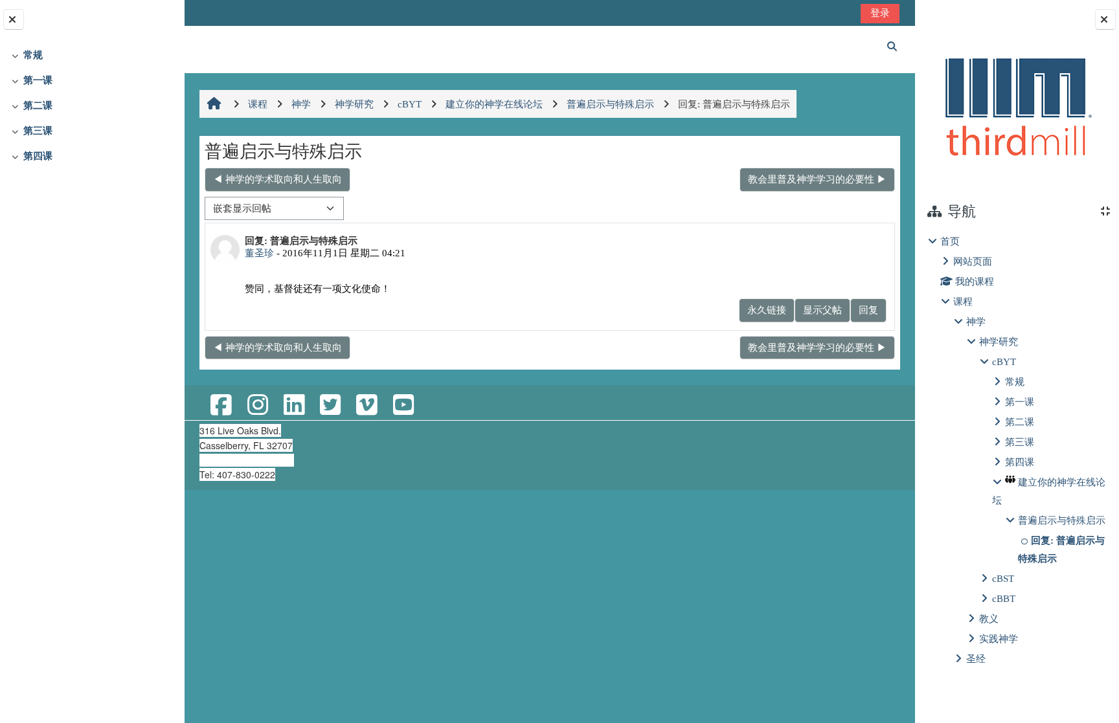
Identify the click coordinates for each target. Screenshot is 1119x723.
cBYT (1004, 361)
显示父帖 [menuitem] (822, 309)
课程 (963, 301)
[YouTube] (403, 405)
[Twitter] (330, 405)
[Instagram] (258, 405)
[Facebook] (221, 405)
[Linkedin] (294, 405)
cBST (1003, 578)
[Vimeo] (366, 405)
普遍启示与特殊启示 (1061, 520)
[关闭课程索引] (13, 19)
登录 (880, 12)
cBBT (1003, 598)
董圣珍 (259, 252)
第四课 (37, 155)
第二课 (37, 105)
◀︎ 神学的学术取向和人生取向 (277, 178)
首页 (950, 241)
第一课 (37, 79)
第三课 (37, 130)
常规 (33, 54)
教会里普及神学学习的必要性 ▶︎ (817, 178)
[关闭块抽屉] (1105, 19)
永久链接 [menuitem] (766, 309)
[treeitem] (92, 55)
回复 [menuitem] (868, 309)
